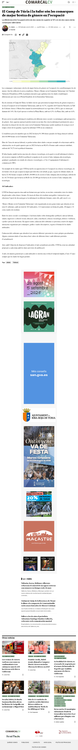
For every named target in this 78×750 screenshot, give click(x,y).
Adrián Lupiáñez (60, 722)
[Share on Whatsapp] (15, 34)
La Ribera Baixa (60, 704)
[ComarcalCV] (39, 2)
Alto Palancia (59, 656)
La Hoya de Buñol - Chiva (63, 700)
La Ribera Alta (59, 702)
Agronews (58, 696)
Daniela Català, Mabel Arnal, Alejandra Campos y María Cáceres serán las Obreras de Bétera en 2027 (39, 663)
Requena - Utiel (60, 705)
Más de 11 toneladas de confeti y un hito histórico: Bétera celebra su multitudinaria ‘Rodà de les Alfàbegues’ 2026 (38, 704)
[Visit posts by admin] (5, 28)
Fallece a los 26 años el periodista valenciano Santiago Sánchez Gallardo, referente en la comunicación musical (37, 618)
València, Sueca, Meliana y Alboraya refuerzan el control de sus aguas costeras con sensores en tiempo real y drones (38, 585)
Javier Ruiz (7, 674)
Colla (31, 656)
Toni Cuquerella (60, 676)
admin (13, 27)
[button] (3, 2)
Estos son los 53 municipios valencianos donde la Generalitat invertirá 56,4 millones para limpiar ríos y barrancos (64, 714)
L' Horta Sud (59, 698)
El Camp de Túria (8, 7)
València (15, 262)
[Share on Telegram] (19, 34)
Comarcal (32, 696)
